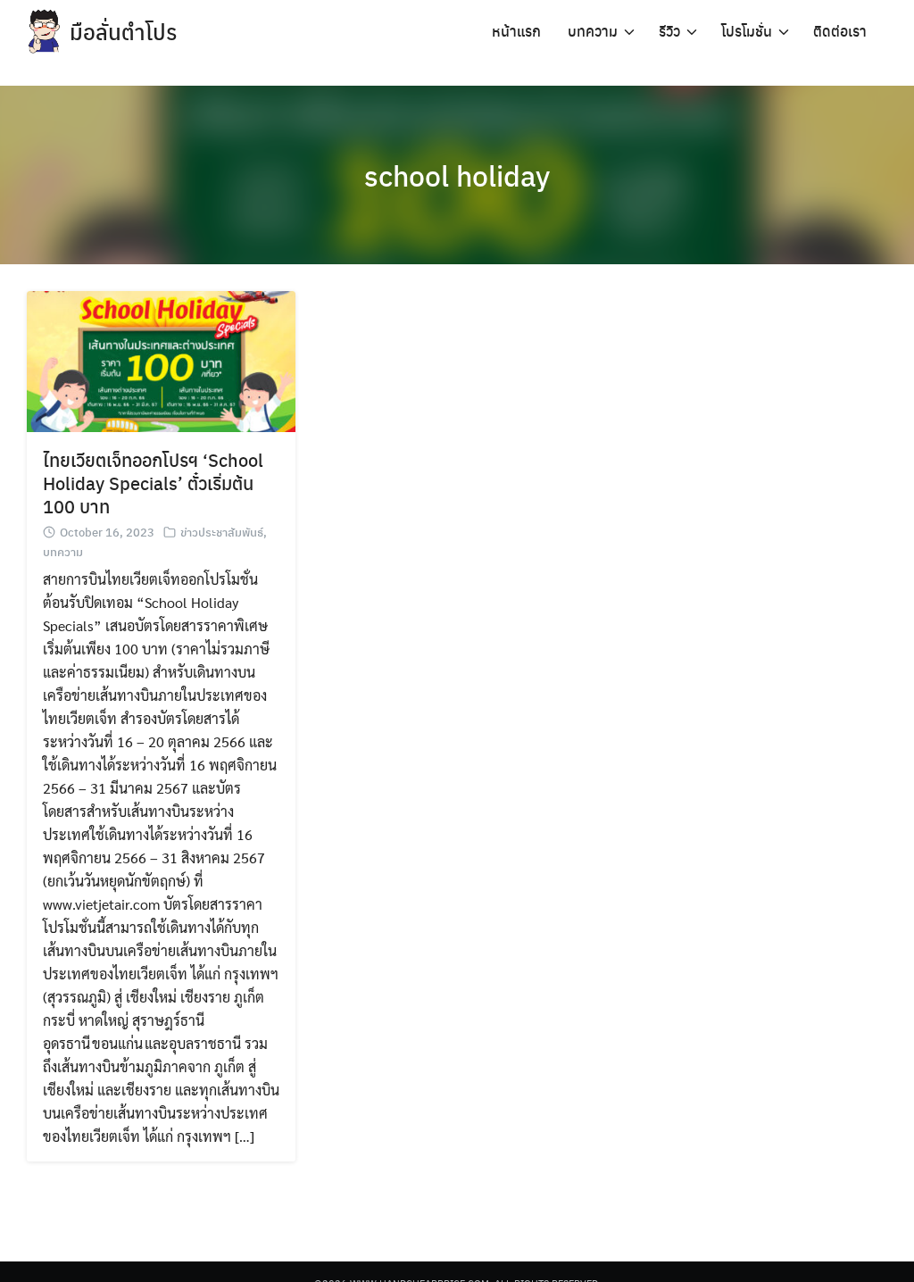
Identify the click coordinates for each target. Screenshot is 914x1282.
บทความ (593, 31)
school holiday (457, 175)
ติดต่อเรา (840, 31)
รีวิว (669, 31)
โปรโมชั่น (746, 31)
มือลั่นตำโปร (123, 31)
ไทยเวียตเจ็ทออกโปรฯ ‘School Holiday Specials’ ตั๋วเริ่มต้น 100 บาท (153, 482)
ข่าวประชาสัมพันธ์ (221, 531)
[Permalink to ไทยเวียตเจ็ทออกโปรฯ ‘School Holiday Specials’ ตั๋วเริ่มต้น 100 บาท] (161, 359)
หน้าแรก (516, 31)
